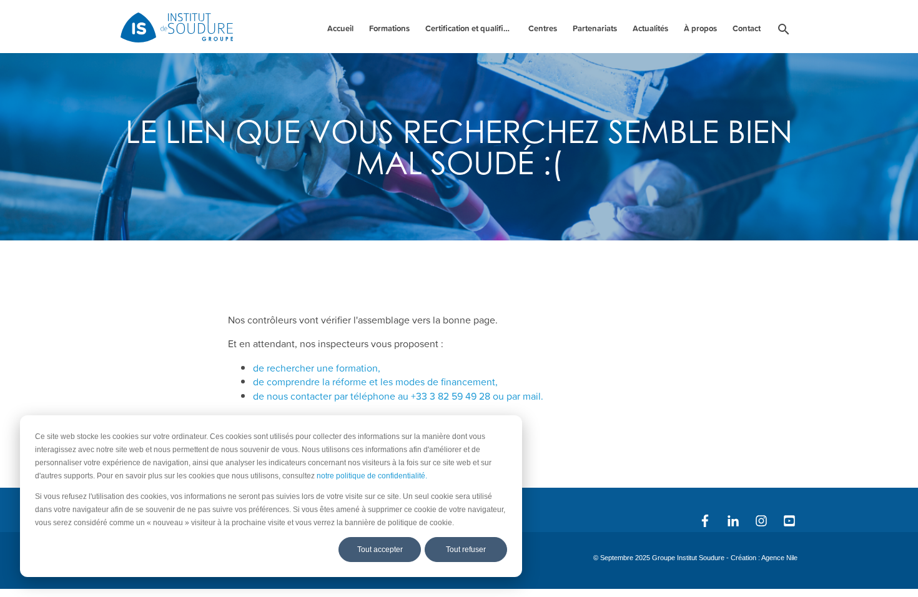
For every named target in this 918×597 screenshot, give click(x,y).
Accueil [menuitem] (340, 28)
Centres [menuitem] (542, 28)
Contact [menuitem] (747, 28)
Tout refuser (466, 549)
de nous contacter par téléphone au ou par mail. (398, 395)
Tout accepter (380, 549)
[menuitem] (783, 31)
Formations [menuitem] (389, 28)
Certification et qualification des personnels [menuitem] (470, 28)
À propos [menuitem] (700, 28)
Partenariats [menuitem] (595, 28)
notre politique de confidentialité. (372, 475)
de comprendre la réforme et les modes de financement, (375, 381)
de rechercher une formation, (316, 367)
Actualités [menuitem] (650, 28)
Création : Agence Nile (764, 557)
